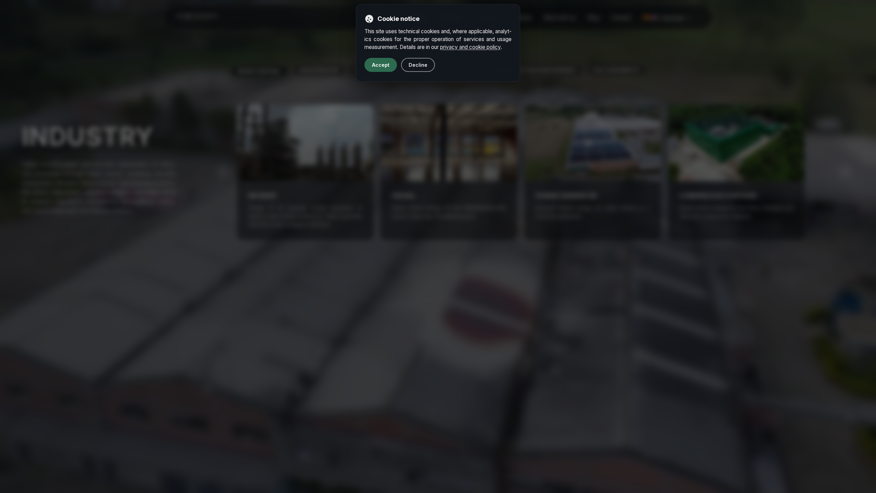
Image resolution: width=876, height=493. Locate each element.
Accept (380, 65)
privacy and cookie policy (470, 47)
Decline (418, 65)
